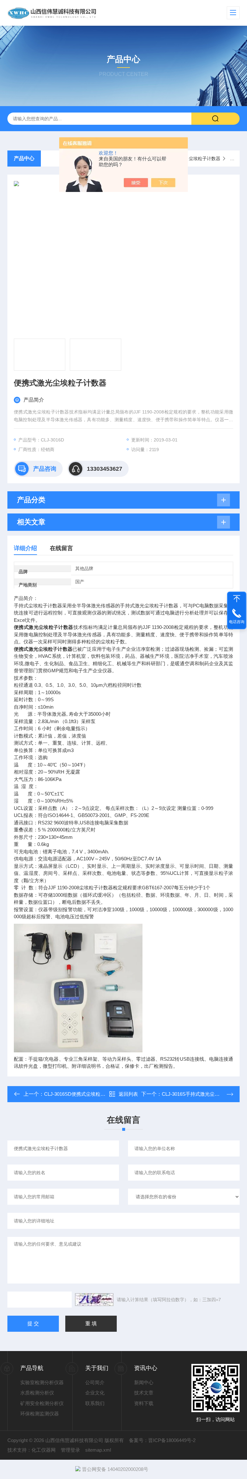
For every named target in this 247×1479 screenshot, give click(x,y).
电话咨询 (236, 622)
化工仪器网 (44, 1450)
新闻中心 (143, 1382)
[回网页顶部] (237, 598)
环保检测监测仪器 (39, 1413)
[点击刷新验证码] (94, 1299)
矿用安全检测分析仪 (42, 1403)
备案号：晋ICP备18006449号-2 (162, 1440)
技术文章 (143, 1392)
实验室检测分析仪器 (42, 1382)
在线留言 (61, 548)
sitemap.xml (98, 1450)
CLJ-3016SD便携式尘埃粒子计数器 (82, 1094)
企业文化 (95, 1392)
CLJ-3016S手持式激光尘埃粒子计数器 (202, 1094)
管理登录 (70, 1450)
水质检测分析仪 (37, 1392)
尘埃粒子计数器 (204, 158)
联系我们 (95, 1403)
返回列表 (128, 1094)
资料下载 (143, 1403)
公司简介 (95, 1382)
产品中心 (24, 158)
